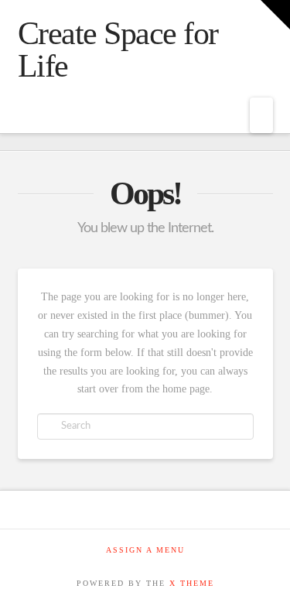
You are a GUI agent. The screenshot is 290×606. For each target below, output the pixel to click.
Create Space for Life (118, 49)
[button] (261, 115)
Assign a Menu (145, 550)
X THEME (191, 583)
